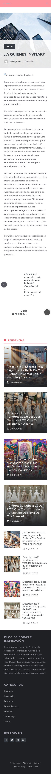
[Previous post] (4, 284)
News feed (15, 763)
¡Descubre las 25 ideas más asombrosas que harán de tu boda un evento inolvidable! (34, 586)
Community (9, 696)
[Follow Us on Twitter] (12, 740)
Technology (9, 716)
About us (27, 763)
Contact (37, 763)
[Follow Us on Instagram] (18, 740)
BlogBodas (16, 61)
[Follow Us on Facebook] (6, 740)
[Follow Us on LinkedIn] (23, 740)
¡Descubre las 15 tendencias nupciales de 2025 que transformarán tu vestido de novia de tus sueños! (25, 509)
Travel (7, 721)
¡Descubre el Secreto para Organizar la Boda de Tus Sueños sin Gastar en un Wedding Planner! (33, 538)
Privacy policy (19, 766)
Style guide (33, 766)
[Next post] (47, 312)
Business (8, 691)
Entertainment (11, 706)
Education (8, 701)
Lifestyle (8, 711)
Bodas (9, 46)
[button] (47, 3)
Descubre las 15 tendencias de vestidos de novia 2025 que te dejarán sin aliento (34, 563)
